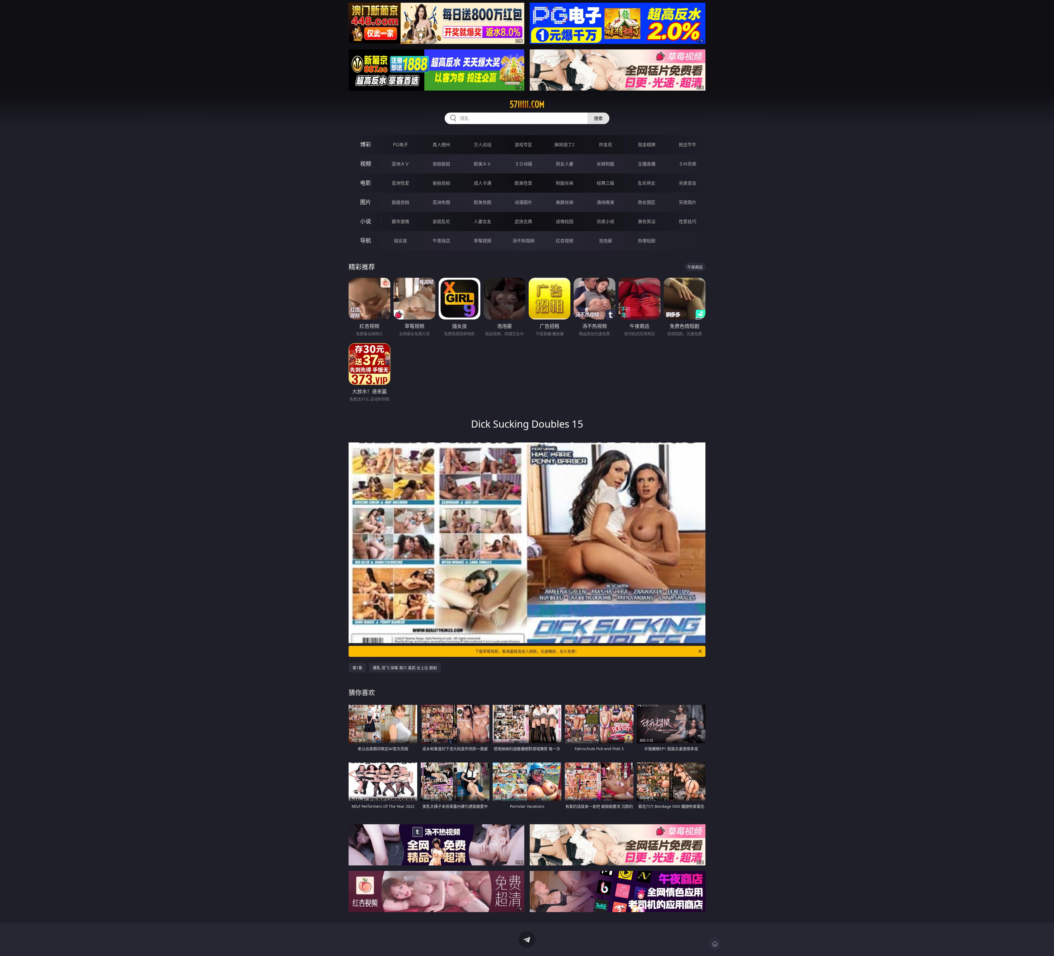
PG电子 (400, 145)
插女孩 (400, 241)
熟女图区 (646, 202)
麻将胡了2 (564, 145)
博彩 (365, 144)
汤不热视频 (523, 241)
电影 (365, 183)
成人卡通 (482, 183)
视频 (365, 163)
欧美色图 (482, 202)
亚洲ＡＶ (400, 164)
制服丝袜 (564, 183)
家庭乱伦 (441, 221)
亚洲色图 (441, 202)
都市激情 (400, 221)
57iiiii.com (527, 104)
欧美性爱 (523, 183)
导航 (365, 240)
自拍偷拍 (441, 164)
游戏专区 (523, 145)
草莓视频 (482, 241)
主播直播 (646, 164)
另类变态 (687, 183)
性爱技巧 (687, 221)
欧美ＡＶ (482, 164)
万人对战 (482, 145)
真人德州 (441, 145)
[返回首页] (714, 944)
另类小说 (605, 221)
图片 (365, 202)
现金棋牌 (646, 145)
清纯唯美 (605, 202)
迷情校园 (564, 221)
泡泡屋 (605, 241)
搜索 (598, 118)
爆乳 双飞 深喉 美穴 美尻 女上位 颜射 (405, 667)
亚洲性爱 (400, 183)
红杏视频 (564, 241)
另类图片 (687, 202)
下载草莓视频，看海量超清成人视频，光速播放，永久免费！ (527, 651)
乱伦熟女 (646, 183)
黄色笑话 (646, 221)
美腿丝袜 (564, 202)
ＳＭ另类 (687, 164)
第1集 (357, 667)
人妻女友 (482, 221)
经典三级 (605, 183)
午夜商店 (441, 241)
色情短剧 (646, 241)
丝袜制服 (605, 164)
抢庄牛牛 (687, 145)
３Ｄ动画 (523, 164)
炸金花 (605, 145)
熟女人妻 (564, 164)
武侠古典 (523, 221)
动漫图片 (523, 202)
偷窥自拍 (400, 202)
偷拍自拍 (441, 183)
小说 (365, 221)
